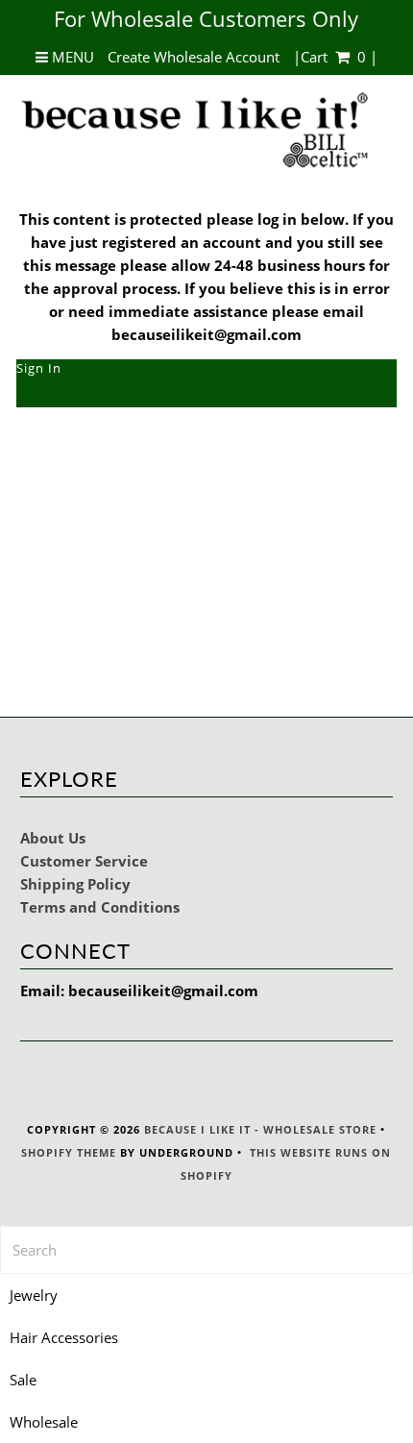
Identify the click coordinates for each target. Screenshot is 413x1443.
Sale (23, 1379)
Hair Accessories (64, 1337)
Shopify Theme (68, 1152)
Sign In (38, 368)
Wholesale (44, 1421)
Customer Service (84, 860)
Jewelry (34, 1295)
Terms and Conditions (100, 907)
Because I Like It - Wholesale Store (260, 1129)
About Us (52, 837)
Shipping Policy (75, 883)
